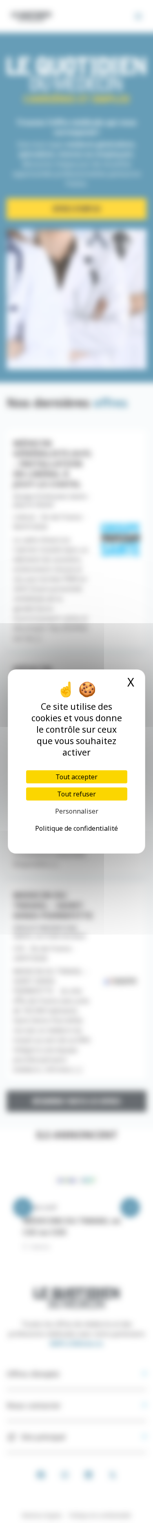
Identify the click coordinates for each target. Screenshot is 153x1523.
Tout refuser (76, 793)
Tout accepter (76, 776)
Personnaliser (76, 811)
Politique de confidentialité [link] (76, 828)
